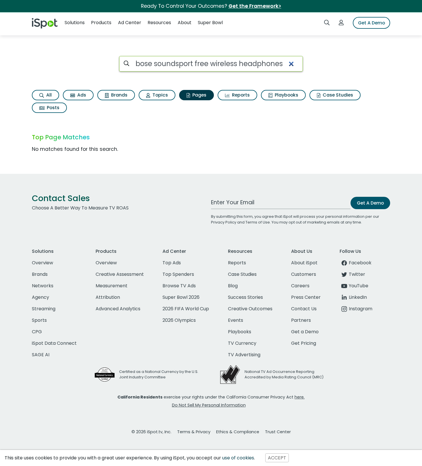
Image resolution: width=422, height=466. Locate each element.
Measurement (111, 285)
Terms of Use (257, 222)
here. (300, 397)
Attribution (108, 297)
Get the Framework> (255, 6)
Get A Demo (371, 23)
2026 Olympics (179, 320)
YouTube (358, 285)
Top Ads (171, 262)
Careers (300, 285)
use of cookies (238, 458)
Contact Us (304, 308)
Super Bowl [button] (210, 22)
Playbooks (286, 95)
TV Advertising (244, 354)
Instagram (360, 308)
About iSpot (304, 262)
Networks (42, 285)
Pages (198, 95)
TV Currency (242, 343)
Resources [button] (159, 22)
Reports (240, 95)
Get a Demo (305, 331)
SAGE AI (40, 354)
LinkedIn (358, 297)
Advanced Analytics (118, 308)
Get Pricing (303, 343)
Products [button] (101, 22)
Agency (40, 297)
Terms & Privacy (193, 432)
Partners (301, 320)
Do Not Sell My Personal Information (209, 405)
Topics (159, 95)
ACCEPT (277, 458)
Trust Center (278, 432)
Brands (118, 95)
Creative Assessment (120, 274)
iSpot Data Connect (54, 343)
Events (235, 320)
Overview (42, 262)
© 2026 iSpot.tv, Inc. (151, 432)
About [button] (184, 22)
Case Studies (337, 95)
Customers (303, 274)
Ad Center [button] (129, 22)
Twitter (357, 274)
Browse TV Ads (179, 285)
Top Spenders (178, 274)
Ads (81, 95)
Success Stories (245, 297)
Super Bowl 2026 (181, 297)
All (48, 95)
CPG (37, 331)
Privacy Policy (223, 222)
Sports (39, 320)
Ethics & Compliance (237, 432)
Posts (52, 107)
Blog (233, 285)
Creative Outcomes (250, 308)
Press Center (306, 297)
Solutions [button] (75, 22)
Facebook (360, 262)
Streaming (43, 308)
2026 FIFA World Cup (185, 308)
